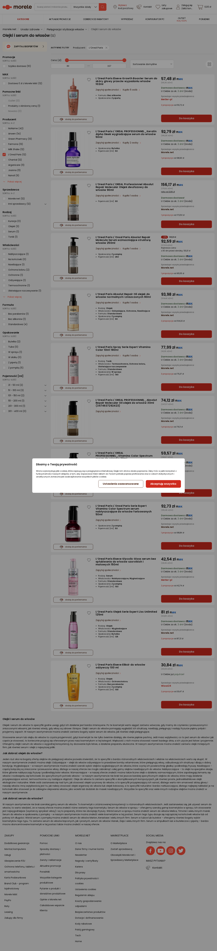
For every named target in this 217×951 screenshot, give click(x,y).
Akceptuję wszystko (163, 484)
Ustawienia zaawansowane (121, 484)
